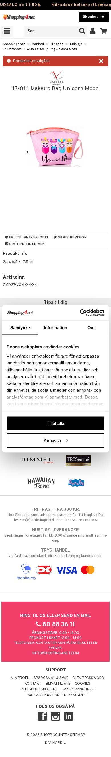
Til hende (56, 44)
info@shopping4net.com (55, 653)
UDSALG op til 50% (20, 5)
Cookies (82, 684)
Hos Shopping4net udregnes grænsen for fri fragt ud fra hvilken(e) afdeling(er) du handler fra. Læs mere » (55, 515)
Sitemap (77, 735)
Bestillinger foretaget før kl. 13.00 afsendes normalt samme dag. (55, 535)
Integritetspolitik (38, 689)
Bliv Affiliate (58, 684)
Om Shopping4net (77, 689)
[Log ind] (92, 31)
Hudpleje (75, 44)
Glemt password (88, 678)
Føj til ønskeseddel (28, 237)
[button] (104, 31)
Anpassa (52, 440)
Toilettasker (12, 49)
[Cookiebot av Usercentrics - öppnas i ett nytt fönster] (79, 312)
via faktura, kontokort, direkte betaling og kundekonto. (55, 553)
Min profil (20, 678)
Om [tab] (90, 327)
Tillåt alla (55, 423)
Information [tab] (55, 327)
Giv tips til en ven (26, 244)
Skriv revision (72, 237)
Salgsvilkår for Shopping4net (57, 695)
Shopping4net (14, 44)
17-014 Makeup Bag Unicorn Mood (52, 49)
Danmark (54, 743)
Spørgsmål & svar (51, 678)
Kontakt (33, 684)
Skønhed (37, 44)
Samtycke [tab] (20, 327)
